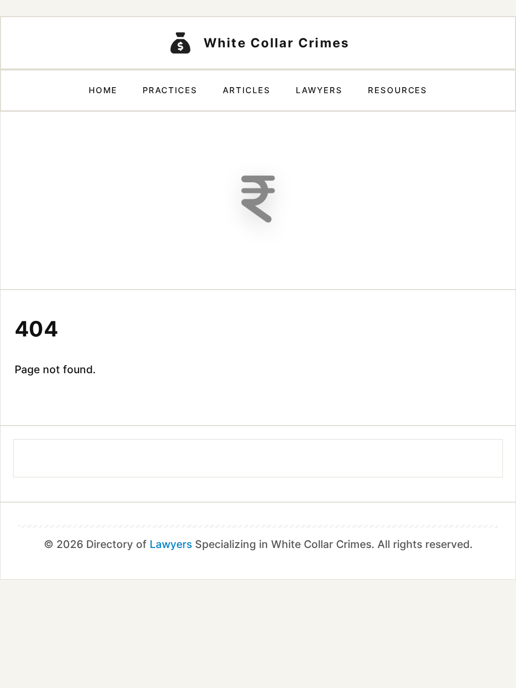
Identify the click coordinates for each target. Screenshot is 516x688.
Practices (170, 90)
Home (103, 90)
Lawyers (319, 90)
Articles (247, 90)
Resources (398, 90)
